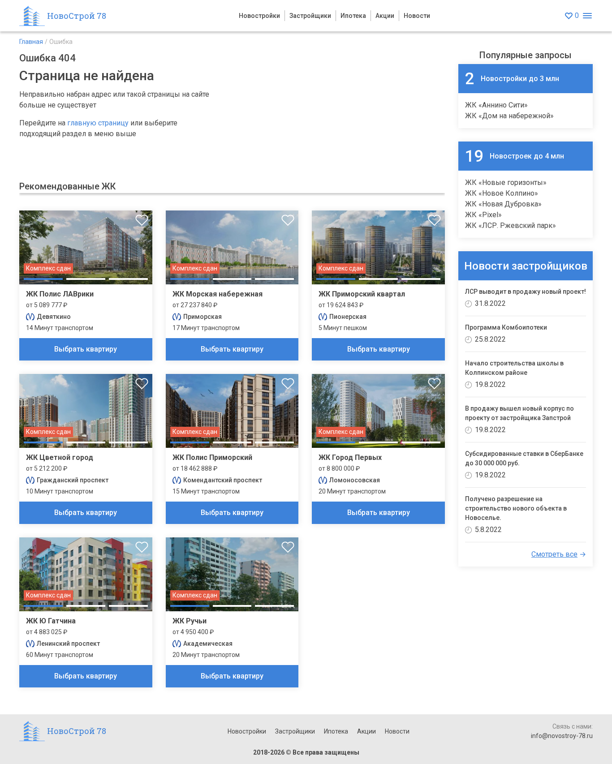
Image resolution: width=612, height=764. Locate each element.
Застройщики (310, 15)
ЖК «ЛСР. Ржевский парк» (510, 225)
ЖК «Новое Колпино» (501, 193)
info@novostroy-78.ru (562, 735)
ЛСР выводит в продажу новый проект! (525, 291)
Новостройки (259, 15)
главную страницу (98, 123)
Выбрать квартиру (85, 349)
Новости (417, 15)
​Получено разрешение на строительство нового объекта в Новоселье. (516, 508)
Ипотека (353, 15)
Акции (384, 15)
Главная (31, 41)
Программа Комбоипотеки (506, 327)
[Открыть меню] (587, 15)
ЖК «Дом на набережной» (509, 116)
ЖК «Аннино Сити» (496, 105)
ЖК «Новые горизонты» (506, 182)
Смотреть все (554, 554)
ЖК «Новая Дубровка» (503, 204)
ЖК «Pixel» (483, 214)
